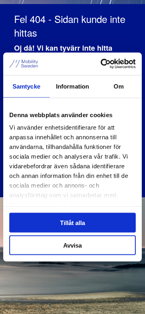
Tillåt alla (72, 222)
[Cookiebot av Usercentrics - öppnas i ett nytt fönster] (102, 64)
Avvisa (72, 245)
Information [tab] (72, 86)
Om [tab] (119, 86)
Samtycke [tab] (26, 86)
